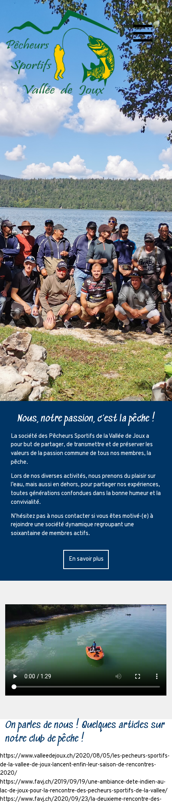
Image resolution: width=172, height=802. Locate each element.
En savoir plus (86, 559)
